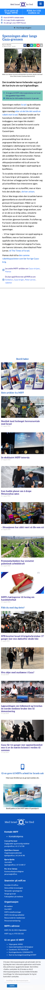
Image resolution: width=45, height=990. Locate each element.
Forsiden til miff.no (11, 885)
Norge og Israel (10, 894)
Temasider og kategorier (13, 891)
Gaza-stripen (34, 268)
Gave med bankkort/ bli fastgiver (21, 947)
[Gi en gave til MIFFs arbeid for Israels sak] (22, 767)
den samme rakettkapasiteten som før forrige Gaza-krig (20, 258)
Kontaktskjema (16, 836)
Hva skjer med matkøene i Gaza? (17, 672)
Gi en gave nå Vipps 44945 (11, 11)
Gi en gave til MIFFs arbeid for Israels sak (22, 773)
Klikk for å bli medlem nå (34, 11)
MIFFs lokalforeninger (12, 912)
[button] (38, 45)
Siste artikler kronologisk (13, 888)
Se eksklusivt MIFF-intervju (15, 457)
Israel (23, 104)
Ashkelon (9, 279)
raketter (8, 282)
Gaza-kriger (19, 279)
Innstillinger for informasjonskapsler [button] (17, 980)
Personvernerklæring (12, 921)
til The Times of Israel (19, 250)
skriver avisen (27, 191)
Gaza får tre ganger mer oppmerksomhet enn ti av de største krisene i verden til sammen (22, 748)
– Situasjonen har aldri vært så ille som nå (22, 527)
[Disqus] (22, 319)
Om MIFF (8, 909)
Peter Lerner (30, 279)
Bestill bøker (22, 359)
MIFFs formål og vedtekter (14, 915)
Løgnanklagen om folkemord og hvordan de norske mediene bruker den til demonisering (21, 709)
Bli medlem (8, 906)
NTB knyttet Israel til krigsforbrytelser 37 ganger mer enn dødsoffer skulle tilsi (22, 637)
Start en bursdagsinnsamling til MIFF (22, 955)
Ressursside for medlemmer (14, 918)
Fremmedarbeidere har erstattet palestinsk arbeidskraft (17, 562)
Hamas (8, 271)
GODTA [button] (12, 986)
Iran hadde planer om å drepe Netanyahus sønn (16, 492)
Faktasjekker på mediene (13, 896)
